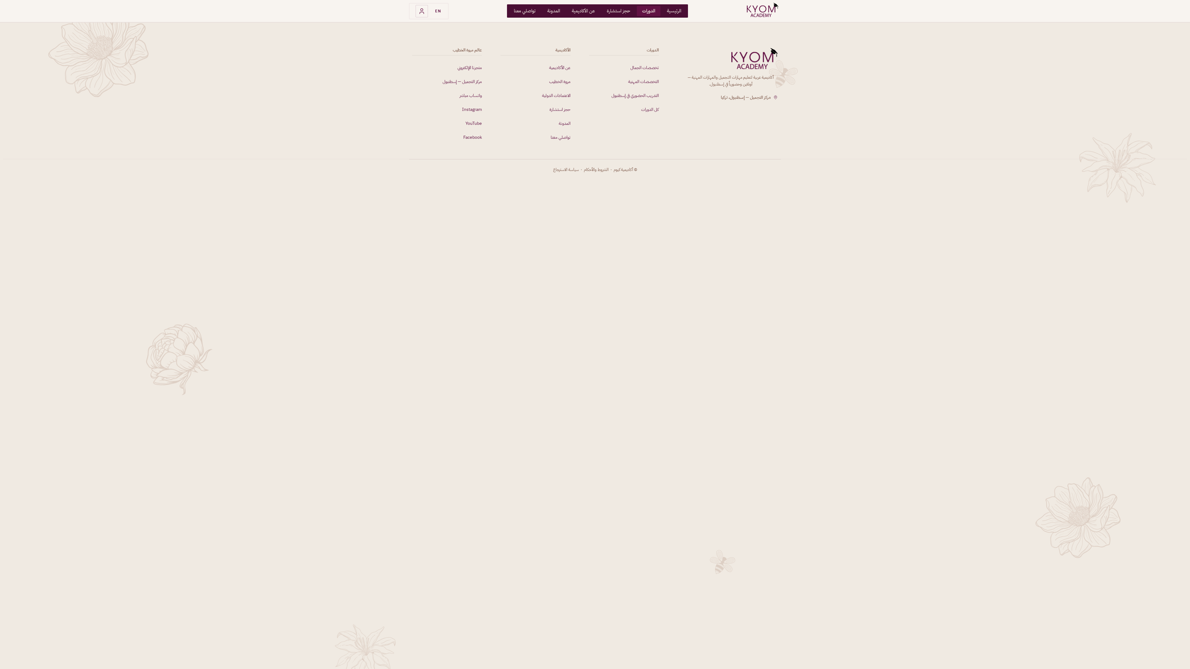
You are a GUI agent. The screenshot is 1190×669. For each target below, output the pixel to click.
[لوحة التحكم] (422, 11)
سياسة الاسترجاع (566, 170)
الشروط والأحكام (596, 170)
